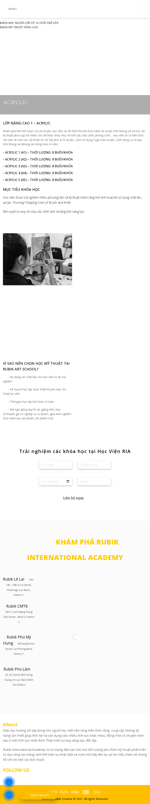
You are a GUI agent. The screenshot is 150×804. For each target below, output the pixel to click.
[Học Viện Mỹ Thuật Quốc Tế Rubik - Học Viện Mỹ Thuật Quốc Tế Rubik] (75, 9)
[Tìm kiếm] (143, 9)
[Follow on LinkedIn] (24, 776)
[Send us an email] (19, 776)
